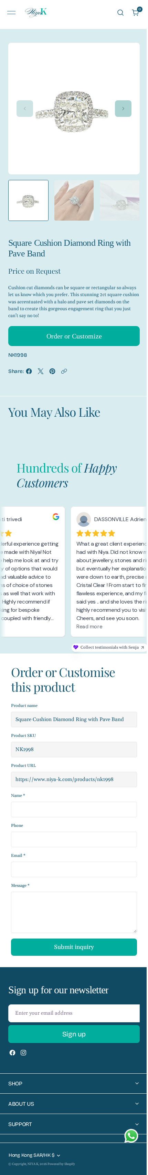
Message (20, 885)
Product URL (23, 765)
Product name (24, 705)
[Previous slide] (25, 108)
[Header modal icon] (11, 13)
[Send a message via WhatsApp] (131, 1136)
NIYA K (33, 1164)
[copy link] (64, 373)
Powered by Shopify (61, 1164)
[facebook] (28, 373)
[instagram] (23, 1053)
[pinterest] (52, 373)
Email (18, 855)
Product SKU (23, 735)
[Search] (120, 12)
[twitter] (40, 373)
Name (18, 795)
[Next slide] (123, 108)
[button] (11, 12)
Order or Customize (74, 336)
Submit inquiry (74, 947)
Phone (17, 825)
